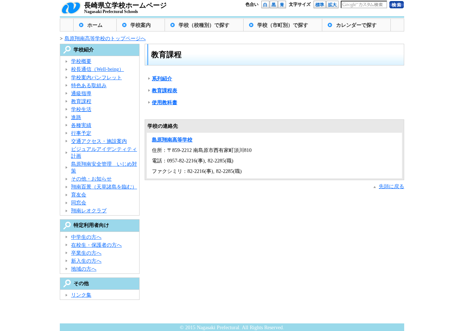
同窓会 (78, 202)
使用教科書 (164, 102)
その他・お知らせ (91, 179)
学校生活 (81, 109)
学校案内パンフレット (96, 77)
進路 (76, 117)
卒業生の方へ (86, 253)
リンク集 (81, 295)
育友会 (78, 195)
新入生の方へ (86, 261)
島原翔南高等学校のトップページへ (105, 38)
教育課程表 (164, 90)
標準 (319, 4)
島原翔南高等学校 (172, 140)
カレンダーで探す (356, 25)
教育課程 (81, 101)
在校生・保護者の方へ (96, 245)
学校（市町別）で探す (282, 25)
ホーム (95, 25)
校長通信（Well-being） (97, 69)
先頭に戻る (391, 186)
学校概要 (81, 61)
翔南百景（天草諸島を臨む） (104, 187)
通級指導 (81, 93)
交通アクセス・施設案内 (99, 141)
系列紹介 (162, 78)
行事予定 (81, 133)
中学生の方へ (86, 237)
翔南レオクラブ (89, 210)
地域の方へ (83, 269)
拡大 (332, 4)
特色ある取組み (89, 85)
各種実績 (81, 125)
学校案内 (140, 25)
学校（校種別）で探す (204, 25)
